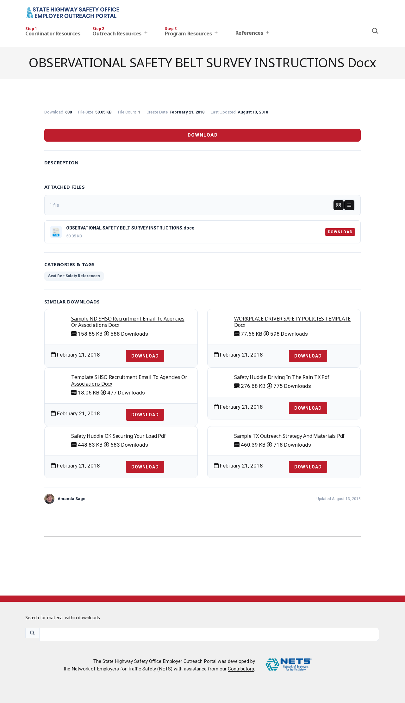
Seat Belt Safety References (74, 276)
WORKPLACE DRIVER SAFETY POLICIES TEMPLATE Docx (292, 322)
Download (203, 135)
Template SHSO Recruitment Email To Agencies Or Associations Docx (129, 380)
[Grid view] (338, 205)
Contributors (241, 669)
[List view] (349, 205)
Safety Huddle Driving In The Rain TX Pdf (281, 377)
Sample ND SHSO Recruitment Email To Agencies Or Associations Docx (127, 322)
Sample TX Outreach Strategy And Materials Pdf (289, 435)
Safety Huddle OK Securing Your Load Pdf (118, 435)
